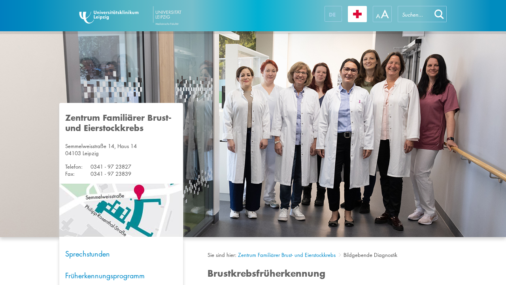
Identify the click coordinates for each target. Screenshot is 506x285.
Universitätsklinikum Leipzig (153, 15)
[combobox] (415, 14)
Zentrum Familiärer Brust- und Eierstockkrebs (287, 254)
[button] (439, 14)
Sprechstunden (87, 253)
